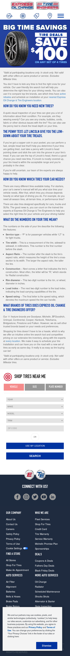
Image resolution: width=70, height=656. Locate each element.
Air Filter (10, 581)
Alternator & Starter (45, 601)
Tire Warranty (42, 534)
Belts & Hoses (13, 596)
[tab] (14, 387)
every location (13, 341)
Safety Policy (12, 534)
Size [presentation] (35, 387)
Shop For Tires (13, 565)
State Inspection (43, 606)
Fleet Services (42, 519)
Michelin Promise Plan (46, 543)
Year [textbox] (10, 399)
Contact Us (11, 524)
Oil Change (41, 581)
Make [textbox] (10, 406)
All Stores (11, 560)
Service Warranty (44, 538)
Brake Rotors (13, 606)
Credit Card (41, 529)
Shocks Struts (42, 596)
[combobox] (35, 399)
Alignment (11, 586)
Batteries (10, 591)
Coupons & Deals (44, 560)
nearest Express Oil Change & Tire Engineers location (34, 98)
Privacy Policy (13, 538)
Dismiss (46, 645)
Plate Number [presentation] (56, 387)
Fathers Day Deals (44, 565)
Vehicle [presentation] (14, 387)
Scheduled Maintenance (47, 591)
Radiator (39, 586)
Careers (10, 529)
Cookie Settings (14, 548)
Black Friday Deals (44, 570)
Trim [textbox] (9, 420)
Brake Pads (12, 601)
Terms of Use (13, 543)
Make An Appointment (17, 570)
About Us (10, 519)
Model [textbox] (10, 413)
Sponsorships (42, 548)
